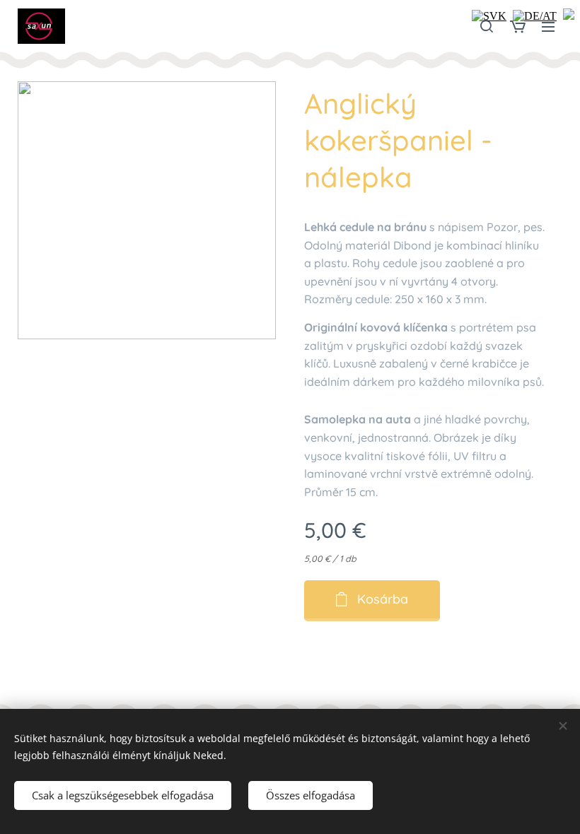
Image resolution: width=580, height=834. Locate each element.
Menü (548, 26)
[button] (486, 26)
